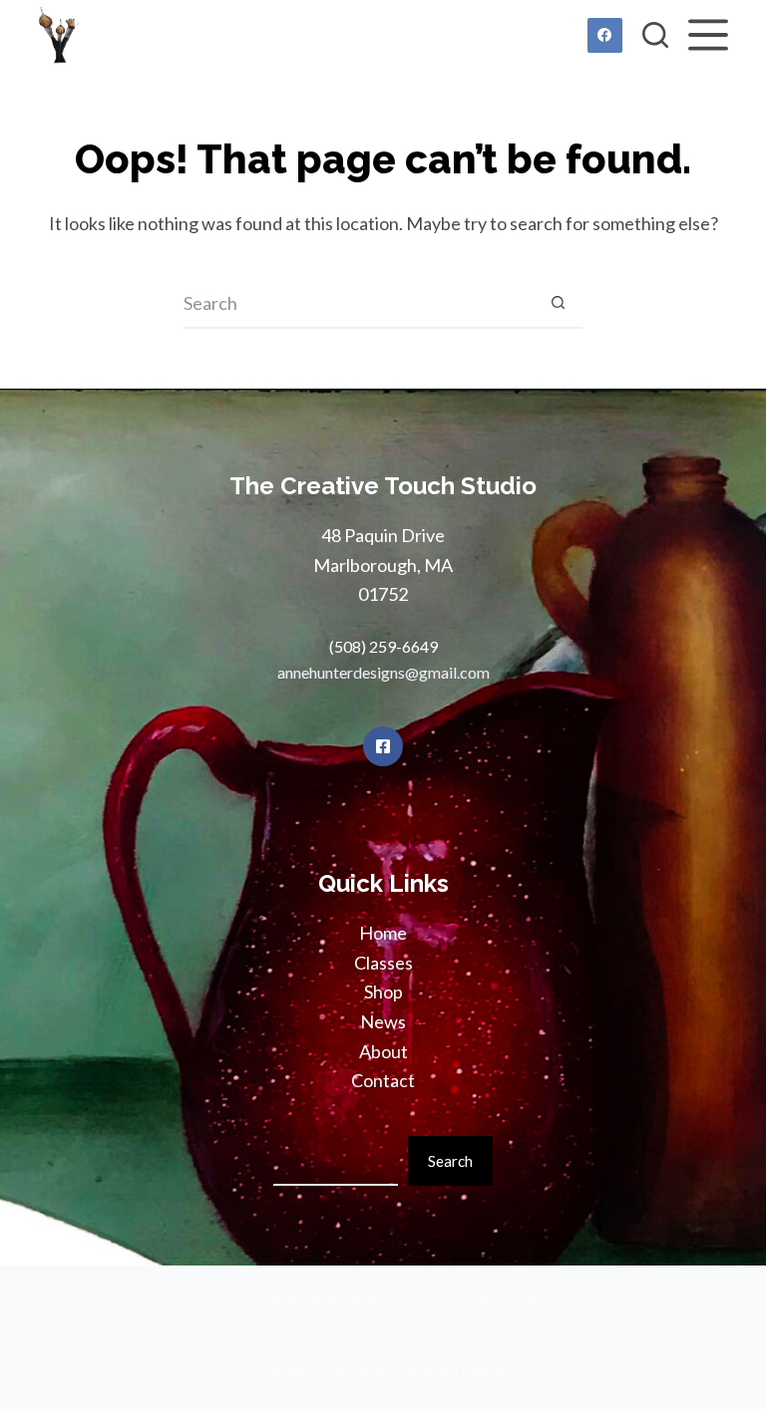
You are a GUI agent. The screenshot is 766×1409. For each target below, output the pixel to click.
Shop (383, 991)
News (383, 1021)
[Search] (655, 35)
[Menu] (708, 35)
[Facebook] (604, 35)
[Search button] (557, 304)
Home (383, 933)
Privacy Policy (456, 1370)
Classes (383, 963)
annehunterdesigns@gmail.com (383, 672)
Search (450, 1161)
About (383, 1051)
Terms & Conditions (328, 1370)
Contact (383, 1080)
